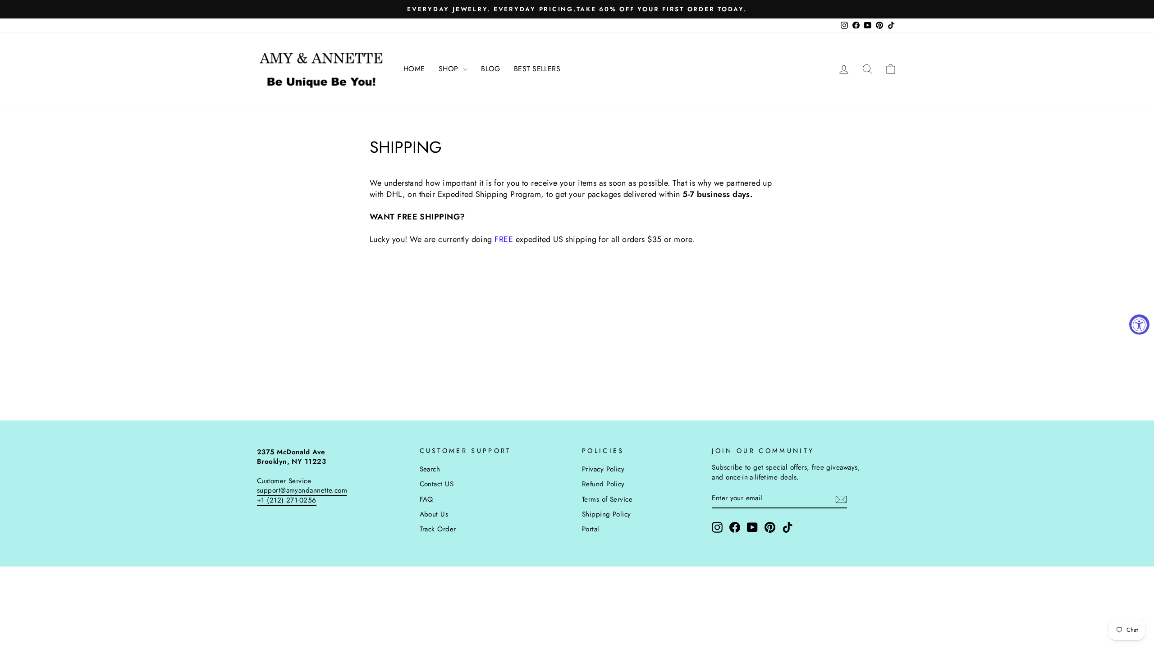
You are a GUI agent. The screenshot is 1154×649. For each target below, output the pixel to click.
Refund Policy (603, 484)
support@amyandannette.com (302, 490)
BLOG (490, 69)
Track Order (438, 529)
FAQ (426, 499)
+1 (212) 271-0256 (286, 500)
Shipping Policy (606, 514)
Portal (591, 529)
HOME (414, 69)
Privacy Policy (603, 469)
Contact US (437, 484)
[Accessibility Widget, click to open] (1139, 325)
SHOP (450, 69)
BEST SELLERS (537, 69)
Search (430, 469)
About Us (434, 514)
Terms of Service (607, 499)
